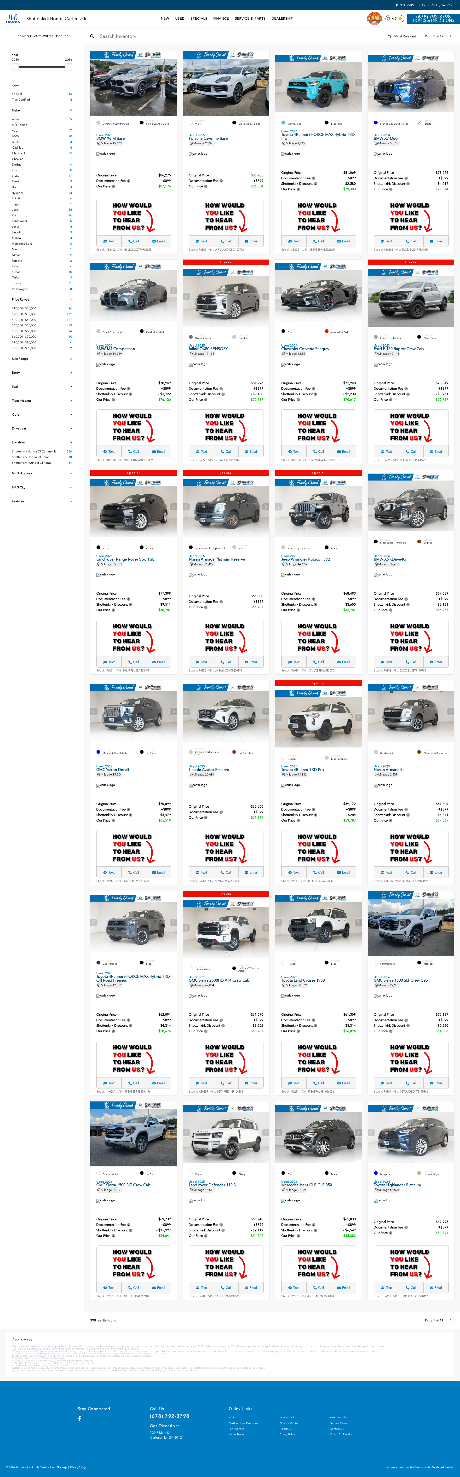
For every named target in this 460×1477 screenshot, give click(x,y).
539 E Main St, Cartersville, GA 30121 (426, 5)
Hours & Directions (433, 21)
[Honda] (13, 19)
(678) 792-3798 (433, 17)
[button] (173, 82)
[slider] (15, 66)
